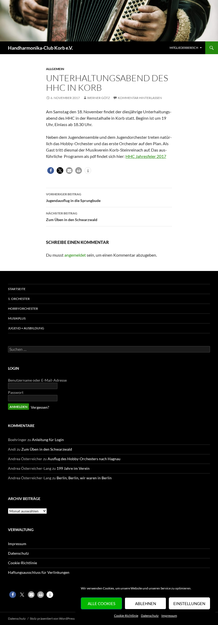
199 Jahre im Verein (73, 468)
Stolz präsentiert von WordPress (52, 618)
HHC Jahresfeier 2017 (145, 156)
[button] (50, 170)
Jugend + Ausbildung (26, 328)
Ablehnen (145, 603)
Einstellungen (189, 603)
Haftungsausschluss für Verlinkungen (38, 572)
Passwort (15, 392)
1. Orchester (19, 299)
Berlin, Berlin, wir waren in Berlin (84, 478)
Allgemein (55, 69)
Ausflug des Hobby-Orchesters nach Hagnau (84, 458)
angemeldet (75, 254)
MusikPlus (17, 318)
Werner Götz (98, 98)
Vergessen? (40, 407)
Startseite (17, 289)
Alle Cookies (101, 603)
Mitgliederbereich (184, 47)
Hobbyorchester (23, 309)
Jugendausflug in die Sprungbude (73, 197)
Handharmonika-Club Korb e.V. (40, 48)
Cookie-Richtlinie (126, 616)
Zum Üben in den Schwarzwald (71, 216)
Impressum (169, 616)
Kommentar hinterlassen (140, 98)
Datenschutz (150, 616)
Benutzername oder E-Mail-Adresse (37, 380)
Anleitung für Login (48, 439)
